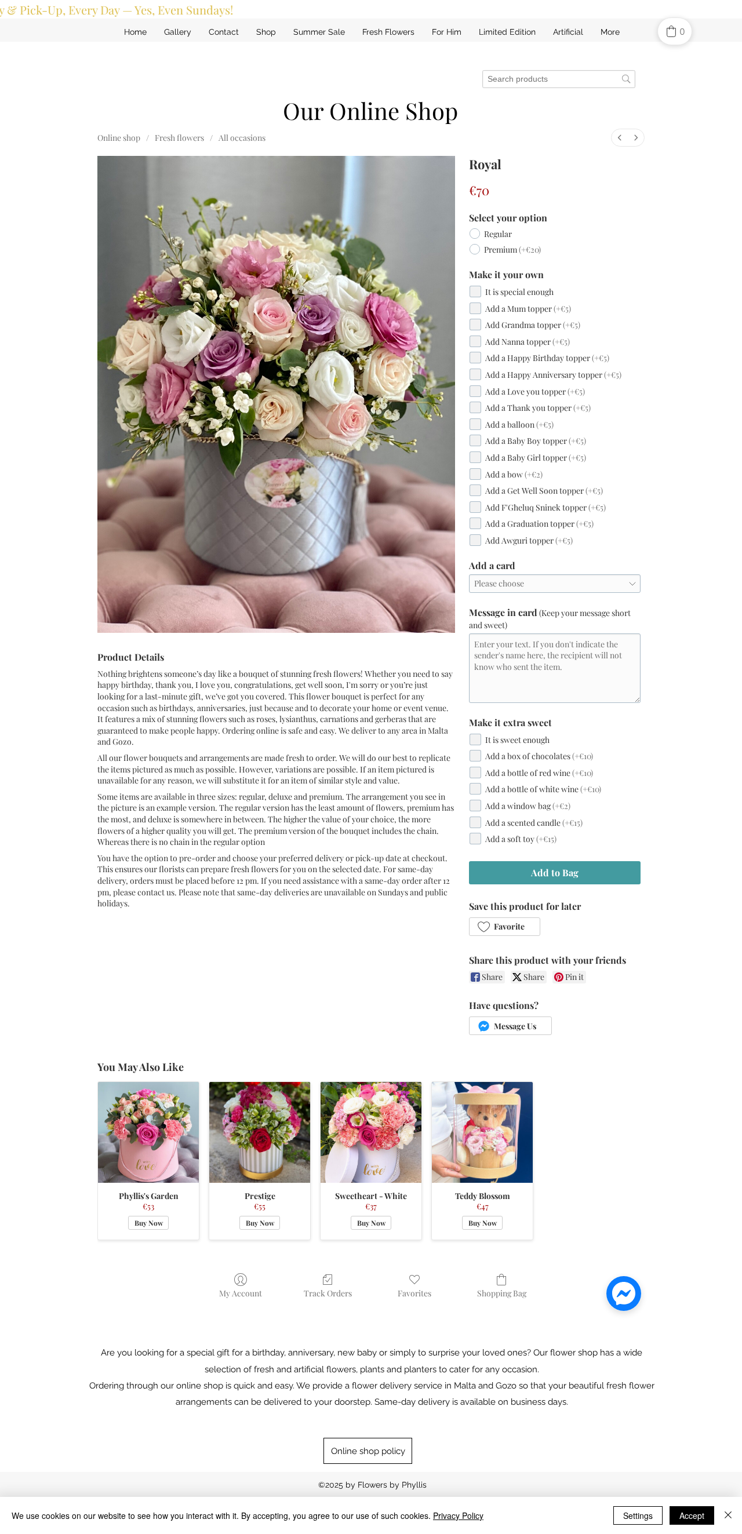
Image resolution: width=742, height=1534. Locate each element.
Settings (638, 1515)
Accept (691, 1515)
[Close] (728, 1515)
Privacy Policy (458, 1515)
